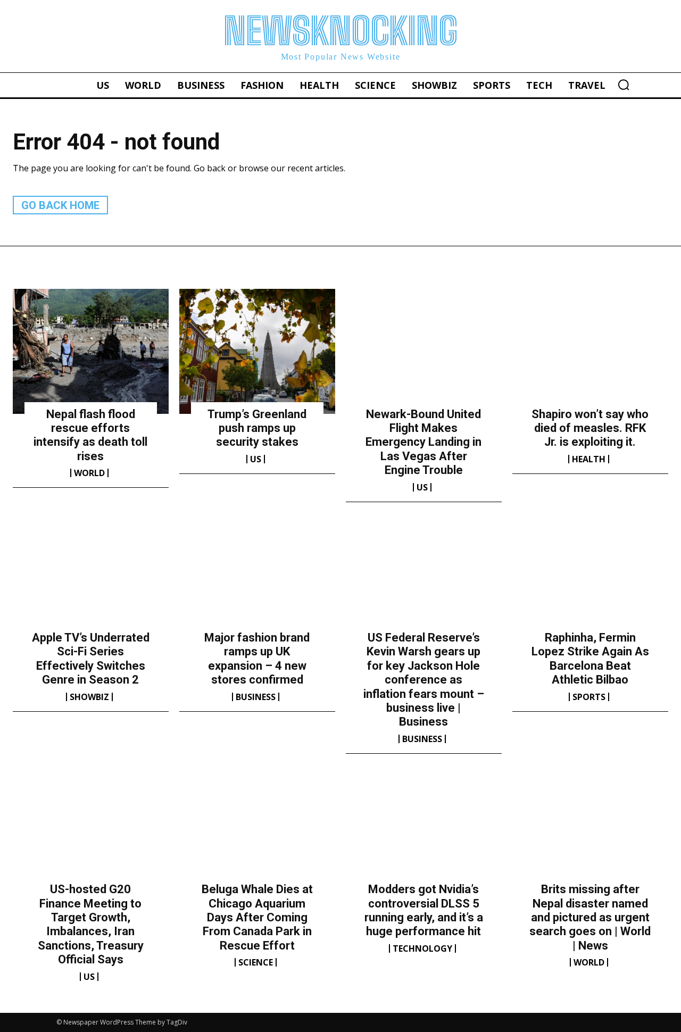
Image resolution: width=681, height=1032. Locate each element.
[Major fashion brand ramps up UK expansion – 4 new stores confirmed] (257, 575)
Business (256, 697)
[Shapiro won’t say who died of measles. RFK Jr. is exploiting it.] (590, 351)
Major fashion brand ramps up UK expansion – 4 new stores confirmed (257, 658)
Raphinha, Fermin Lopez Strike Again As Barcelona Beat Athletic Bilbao (590, 658)
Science (255, 962)
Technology (422, 948)
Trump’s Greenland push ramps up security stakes (256, 428)
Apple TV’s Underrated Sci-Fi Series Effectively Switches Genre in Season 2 (91, 658)
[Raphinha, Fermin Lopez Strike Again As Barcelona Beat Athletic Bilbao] (590, 575)
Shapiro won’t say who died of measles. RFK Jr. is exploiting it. (590, 428)
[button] (623, 84)
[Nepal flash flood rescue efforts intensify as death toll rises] (91, 351)
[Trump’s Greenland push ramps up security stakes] (257, 351)
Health (588, 459)
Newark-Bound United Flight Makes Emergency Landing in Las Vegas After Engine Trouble (423, 442)
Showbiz (89, 697)
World (89, 473)
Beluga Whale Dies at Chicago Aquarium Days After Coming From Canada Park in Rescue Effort (257, 917)
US (255, 459)
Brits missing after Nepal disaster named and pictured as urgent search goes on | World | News (590, 917)
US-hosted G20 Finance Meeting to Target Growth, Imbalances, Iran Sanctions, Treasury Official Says (91, 924)
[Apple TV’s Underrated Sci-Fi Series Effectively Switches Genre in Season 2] (91, 575)
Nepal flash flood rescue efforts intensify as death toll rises (90, 435)
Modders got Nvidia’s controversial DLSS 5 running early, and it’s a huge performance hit (423, 910)
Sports (588, 697)
